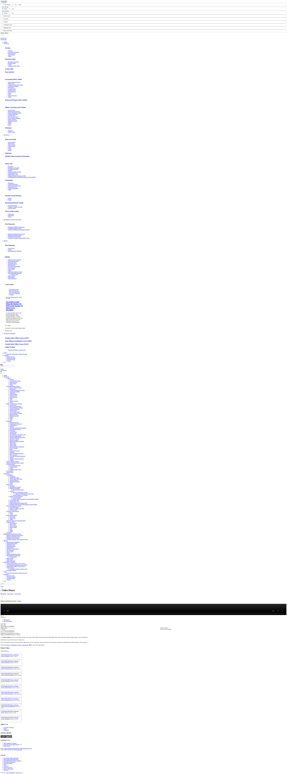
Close (6, 33)
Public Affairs (7, 746)
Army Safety (10, 633)
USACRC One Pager (9, 727)
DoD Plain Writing (8, 763)
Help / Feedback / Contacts (10, 743)
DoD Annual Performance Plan (11, 759)
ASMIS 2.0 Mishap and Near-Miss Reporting (19, 229)
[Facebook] (5, 737)
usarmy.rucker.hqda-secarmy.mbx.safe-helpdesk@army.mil (18, 748)
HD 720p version (8, 621)
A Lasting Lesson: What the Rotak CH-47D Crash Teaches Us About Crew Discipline (14, 306)
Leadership (6, 730)
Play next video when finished (37, 645)
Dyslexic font (7, 16)
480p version (7, 619)
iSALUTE (6, 766)
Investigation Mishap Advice (15, 228)
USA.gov (6, 770)
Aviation (12, 294)
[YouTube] (7, 737)
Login (2, 369)
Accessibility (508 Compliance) (11, 758)
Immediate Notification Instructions (16, 227)
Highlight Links (7, 27)
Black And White (8, 30)
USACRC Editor (10, 297)
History (5, 728)
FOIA (5, 764)
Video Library (11, 248)
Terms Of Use (19, 772)
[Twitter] (2, 737)
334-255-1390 (18, 749)
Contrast (6, 22)
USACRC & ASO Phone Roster (11, 744)
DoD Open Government (9, 762)
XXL (20, 4)
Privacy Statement (10, 772)
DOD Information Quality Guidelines (12, 760)
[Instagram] (10, 737)
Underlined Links (8, 24)
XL (16, 4)
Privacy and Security (8, 768)
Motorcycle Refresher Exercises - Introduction (17, 645)
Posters (9, 249)
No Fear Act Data (8, 767)
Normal (8, 4)
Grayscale (6, 19)
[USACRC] (4, 38)
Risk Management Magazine (15, 251)
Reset (2, 33)
